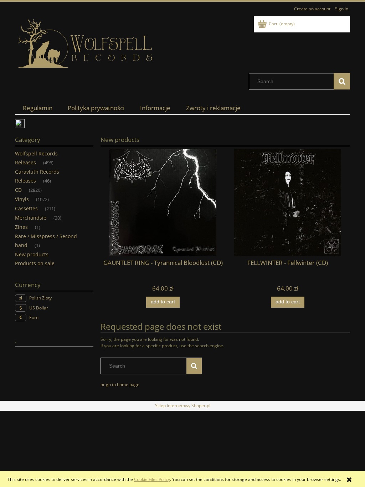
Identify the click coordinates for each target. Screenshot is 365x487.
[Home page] (86, 43)
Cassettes (26, 208)
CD (18, 189)
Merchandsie (30, 217)
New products (31, 254)
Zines (21, 227)
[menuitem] (37, 108)
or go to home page (120, 384)
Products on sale (35, 263)
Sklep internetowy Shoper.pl (182, 406)
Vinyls (22, 199)
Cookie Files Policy (152, 479)
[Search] (342, 81)
